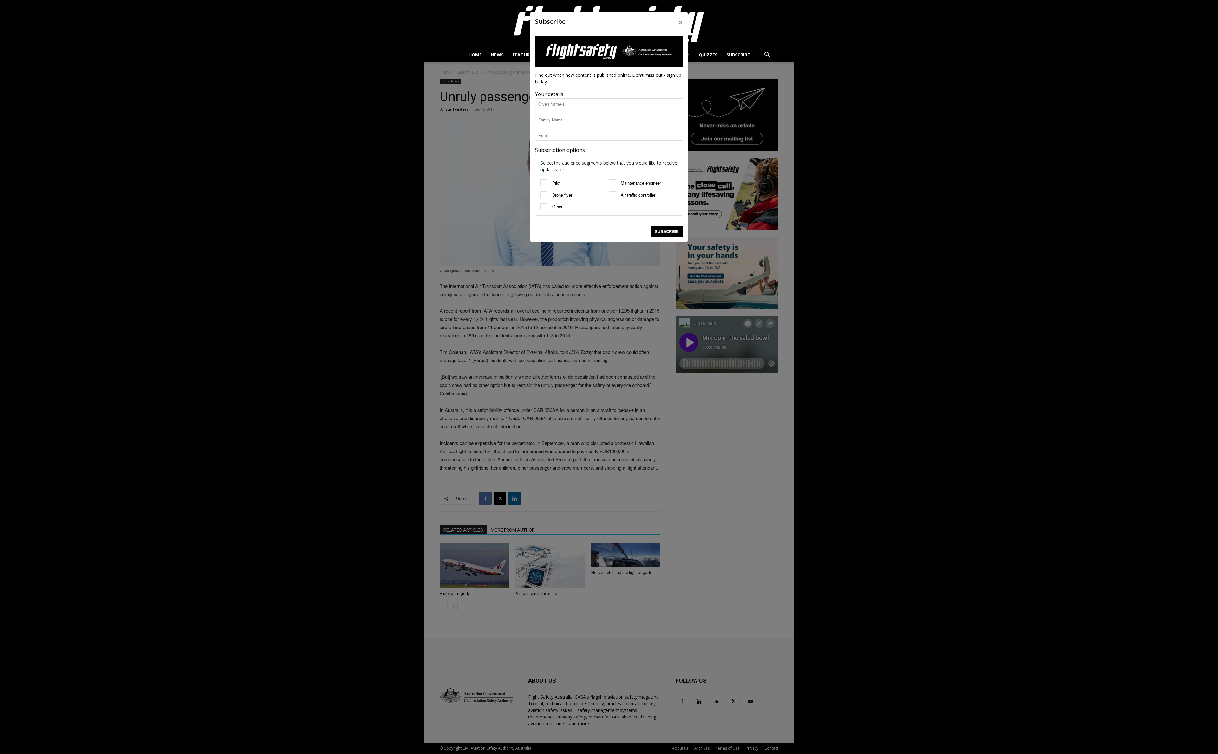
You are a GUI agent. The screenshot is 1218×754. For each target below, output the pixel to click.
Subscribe (667, 231)
